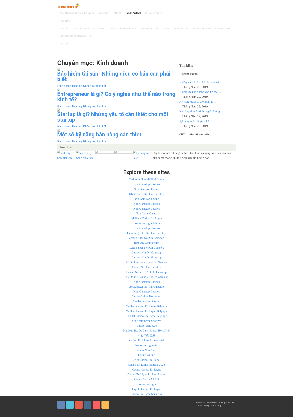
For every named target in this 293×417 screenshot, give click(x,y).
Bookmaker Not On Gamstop (146, 286)
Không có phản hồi (94, 85)
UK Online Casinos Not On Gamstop (146, 262)
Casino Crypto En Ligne (146, 369)
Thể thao (65, 21)
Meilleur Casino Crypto (146, 301)
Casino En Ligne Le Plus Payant (146, 374)
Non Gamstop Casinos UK (75, 36)
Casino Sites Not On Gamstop (146, 237)
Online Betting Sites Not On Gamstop (164, 28)
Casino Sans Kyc (147, 325)
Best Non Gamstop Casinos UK (211, 28)
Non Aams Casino (146, 213)
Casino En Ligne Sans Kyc (146, 394)
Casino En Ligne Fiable (146, 223)
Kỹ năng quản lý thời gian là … (198, 101)
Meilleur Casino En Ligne (146, 218)
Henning (77, 85)
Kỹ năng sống (153, 13)
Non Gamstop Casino (146, 189)
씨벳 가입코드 (146, 335)
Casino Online (146, 354)
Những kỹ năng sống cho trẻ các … (200, 91)
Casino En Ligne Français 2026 (146, 364)
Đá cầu (64, 28)
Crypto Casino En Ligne (146, 389)
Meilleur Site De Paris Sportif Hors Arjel (146, 330)
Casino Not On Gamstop (146, 267)
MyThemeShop (213, 405)
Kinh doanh (134, 13)
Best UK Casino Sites (146, 242)
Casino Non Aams (146, 350)
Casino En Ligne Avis (146, 345)
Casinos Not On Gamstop (147, 252)
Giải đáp (104, 13)
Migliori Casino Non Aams (88, 28)
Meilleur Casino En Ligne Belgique (146, 306)
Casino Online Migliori (122, 28)
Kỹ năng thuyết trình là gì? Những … (201, 111)
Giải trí (118, 13)
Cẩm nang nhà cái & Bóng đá (77, 13)
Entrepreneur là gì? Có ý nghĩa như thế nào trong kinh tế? (116, 97)
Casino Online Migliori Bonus (146, 179)
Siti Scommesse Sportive (146, 320)
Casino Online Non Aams (147, 296)
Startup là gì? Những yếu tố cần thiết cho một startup (112, 117)
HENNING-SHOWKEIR (206, 402)
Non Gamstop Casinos (146, 184)
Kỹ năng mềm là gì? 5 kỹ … (196, 121)
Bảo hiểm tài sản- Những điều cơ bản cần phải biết (114, 76)
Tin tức (64, 43)
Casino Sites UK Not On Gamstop (146, 272)
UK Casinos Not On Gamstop (146, 194)
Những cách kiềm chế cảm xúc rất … (201, 82)
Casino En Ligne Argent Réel (146, 340)
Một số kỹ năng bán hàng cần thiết (99, 134)
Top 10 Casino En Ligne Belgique (146, 315)
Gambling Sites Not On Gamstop (146, 233)
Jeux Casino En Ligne (146, 359)
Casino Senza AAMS (146, 379)
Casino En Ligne (146, 384)
